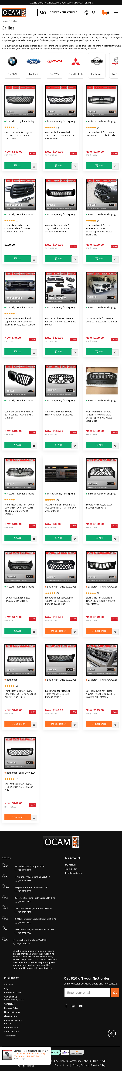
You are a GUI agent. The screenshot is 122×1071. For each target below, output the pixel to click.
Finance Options (12, 1012)
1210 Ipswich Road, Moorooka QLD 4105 (34, 908)
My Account (70, 864)
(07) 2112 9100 (24, 901)
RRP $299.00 (91, 248)
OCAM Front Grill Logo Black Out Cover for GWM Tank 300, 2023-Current (60, 507)
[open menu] (116, 12)
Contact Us (9, 1003)
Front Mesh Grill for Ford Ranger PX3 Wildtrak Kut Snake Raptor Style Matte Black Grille (99, 416)
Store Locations (11, 1031)
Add (19, 165)
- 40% (73, 153)
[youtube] (81, 1006)
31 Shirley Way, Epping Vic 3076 (29, 866)
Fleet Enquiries (11, 1016)
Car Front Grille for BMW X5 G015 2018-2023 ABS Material (101, 320)
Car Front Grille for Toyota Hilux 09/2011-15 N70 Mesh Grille (18, 787)
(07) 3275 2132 (24, 912)
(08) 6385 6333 (23, 943)
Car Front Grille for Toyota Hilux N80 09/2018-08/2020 (59, 413)
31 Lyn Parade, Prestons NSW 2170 (31, 887)
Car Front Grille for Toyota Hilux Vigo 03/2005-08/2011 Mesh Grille (18, 135)
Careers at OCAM (12, 992)
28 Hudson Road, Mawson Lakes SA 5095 (34, 929)
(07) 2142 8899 (24, 922)
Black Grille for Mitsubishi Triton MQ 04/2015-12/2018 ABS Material (100, 600)
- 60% (32, 525)
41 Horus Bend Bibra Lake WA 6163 (30, 939)
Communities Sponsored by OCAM (14, 998)
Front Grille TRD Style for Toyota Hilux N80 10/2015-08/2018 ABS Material (59, 228)
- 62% (32, 339)
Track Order (71, 868)
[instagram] (73, 1006)
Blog (6, 988)
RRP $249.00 (51, 155)
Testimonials (10, 1035)
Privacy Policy (80, 1065)
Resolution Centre (74, 873)
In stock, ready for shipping (20, 121)
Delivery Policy (11, 1007)
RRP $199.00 (10, 155)
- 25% (32, 153)
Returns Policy (11, 1027)
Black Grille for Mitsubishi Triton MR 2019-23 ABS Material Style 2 (58, 694)
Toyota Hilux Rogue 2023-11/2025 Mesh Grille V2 (17, 599)
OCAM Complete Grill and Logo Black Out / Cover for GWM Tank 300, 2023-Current (19, 321)
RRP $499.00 (10, 527)
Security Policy (98, 1065)
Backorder (60, 630)
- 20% (114, 339)
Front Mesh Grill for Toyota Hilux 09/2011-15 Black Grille (100, 134)
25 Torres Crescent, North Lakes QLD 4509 (35, 897)
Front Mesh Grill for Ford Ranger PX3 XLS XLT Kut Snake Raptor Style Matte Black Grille (99, 230)
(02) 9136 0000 (24, 891)
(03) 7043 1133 (24, 880)
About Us (8, 984)
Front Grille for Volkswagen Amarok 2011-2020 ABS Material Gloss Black (59, 600)
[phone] (86, 12)
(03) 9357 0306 (24, 870)
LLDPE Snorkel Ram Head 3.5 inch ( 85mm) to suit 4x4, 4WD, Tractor (29, 1055)
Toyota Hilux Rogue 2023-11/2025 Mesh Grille (99, 506)
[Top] (111, 1033)
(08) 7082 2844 (24, 933)
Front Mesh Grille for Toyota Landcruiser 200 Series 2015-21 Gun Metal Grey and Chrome (19, 509)
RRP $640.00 (51, 341)
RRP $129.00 (10, 341)
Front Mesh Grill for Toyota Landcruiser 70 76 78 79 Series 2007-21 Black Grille (20, 694)
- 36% (32, 618)
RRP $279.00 (10, 620)
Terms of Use (61, 1065)
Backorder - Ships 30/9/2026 (61, 586)
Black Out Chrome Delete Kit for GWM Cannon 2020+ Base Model (60, 321)
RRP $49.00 (50, 527)
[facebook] (66, 1006)
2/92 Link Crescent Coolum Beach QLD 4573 (35, 918)
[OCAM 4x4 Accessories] (14, 12)
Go (115, 992)
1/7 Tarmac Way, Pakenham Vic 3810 (32, 876)
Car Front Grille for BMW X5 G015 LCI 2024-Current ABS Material (18, 414)
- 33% (114, 246)
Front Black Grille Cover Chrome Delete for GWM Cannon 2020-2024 (17, 228)
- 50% (32, 711)
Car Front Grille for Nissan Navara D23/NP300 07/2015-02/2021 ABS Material (101, 694)
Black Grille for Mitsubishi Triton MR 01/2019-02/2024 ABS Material (59, 135)
